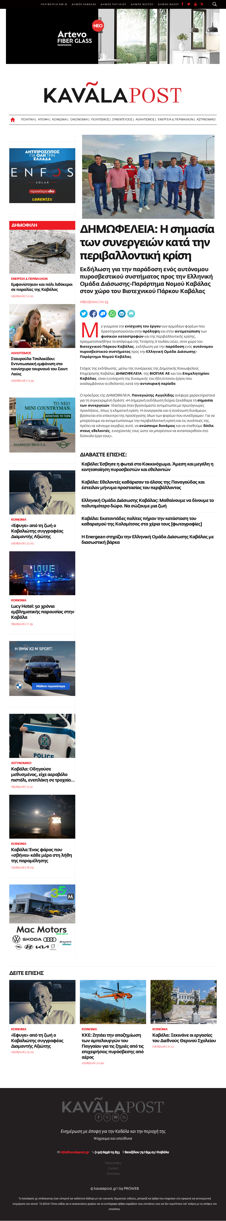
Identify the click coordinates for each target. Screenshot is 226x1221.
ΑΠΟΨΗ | (44, 119)
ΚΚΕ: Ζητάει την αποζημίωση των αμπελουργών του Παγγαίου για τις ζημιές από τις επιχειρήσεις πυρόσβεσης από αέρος (113, 1046)
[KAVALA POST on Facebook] (98, 1117)
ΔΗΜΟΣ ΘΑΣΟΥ (168, 4)
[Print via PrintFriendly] (131, 314)
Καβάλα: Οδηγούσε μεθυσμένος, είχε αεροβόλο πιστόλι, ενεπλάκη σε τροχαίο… (43, 774)
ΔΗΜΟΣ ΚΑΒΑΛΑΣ (84, 4)
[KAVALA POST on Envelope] (115, 1117)
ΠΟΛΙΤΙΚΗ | (28, 119)
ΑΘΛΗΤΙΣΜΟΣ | (146, 119)
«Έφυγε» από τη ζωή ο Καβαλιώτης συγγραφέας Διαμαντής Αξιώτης (37, 531)
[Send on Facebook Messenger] (103, 314)
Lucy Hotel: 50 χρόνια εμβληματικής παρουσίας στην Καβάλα (42, 612)
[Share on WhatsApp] (112, 314)
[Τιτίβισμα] (84, 314)
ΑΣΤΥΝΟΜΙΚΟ (206, 119)
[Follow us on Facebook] (184, 4)
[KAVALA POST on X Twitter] (107, 1117)
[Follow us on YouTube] (197, 4)
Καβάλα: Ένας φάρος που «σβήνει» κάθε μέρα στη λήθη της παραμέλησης (41, 855)
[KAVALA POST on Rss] (124, 1117)
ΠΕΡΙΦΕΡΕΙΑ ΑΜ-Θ (54, 4)
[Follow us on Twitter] (190, 4)
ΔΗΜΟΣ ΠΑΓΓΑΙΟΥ (113, 4)
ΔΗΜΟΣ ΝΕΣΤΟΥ (142, 4)
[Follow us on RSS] (202, 4)
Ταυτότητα (113, 1173)
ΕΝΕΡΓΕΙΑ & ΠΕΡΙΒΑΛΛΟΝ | (176, 119)
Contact (113, 1168)
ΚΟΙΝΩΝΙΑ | (60, 119)
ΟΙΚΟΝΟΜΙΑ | (79, 119)
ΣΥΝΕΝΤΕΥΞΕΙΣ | (123, 119)
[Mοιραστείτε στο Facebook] (93, 314)
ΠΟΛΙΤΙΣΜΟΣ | (100, 119)
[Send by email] (122, 314)
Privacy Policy (113, 1163)
